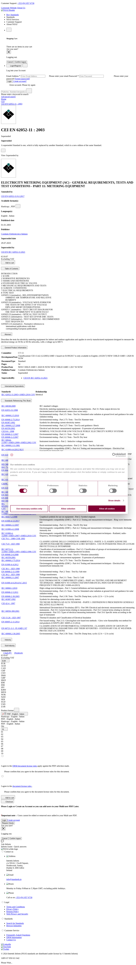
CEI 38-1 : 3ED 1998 (10, 569)
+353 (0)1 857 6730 (25, 3)
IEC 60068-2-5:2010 (10, 415)
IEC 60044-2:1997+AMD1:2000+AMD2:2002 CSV (18, 441)
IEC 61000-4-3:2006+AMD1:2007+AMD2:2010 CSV (18, 534)
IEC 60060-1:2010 (9, 588)
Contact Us (11, 940)
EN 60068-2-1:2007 (9, 434)
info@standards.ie (14, 879)
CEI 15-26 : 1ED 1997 (11, 618)
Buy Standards (12, 15)
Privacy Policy (12, 909)
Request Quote (8, 823)
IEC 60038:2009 (8, 406)
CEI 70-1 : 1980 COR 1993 (13, 538)
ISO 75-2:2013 (7, 467)
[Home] (8, 10)
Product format (7, 710)
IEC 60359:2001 (8, 557)
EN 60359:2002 (8, 428)
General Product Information (15, 348)
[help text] (3, 150)
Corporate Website (9, 8)
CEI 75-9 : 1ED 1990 (10, 544)
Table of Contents (11, 269)
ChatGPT (7, 653)
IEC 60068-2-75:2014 (10, 560)
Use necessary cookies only (29, 508)
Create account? (20, 81)
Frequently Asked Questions (18, 935)
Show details (114, 500)
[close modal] (8, 52)
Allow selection (68, 508)
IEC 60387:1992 (8, 599)
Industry (7, 640)
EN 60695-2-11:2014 (10, 622)
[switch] (53, 491)
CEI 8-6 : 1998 (7, 431)
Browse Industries (14, 926)
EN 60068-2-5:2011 (9, 592)
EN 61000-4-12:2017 (10, 521)
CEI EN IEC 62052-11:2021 (13, 252)
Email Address (37, 76)
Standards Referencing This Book (17, 401)
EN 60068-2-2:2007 (9, 437)
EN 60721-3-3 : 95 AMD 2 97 (14, 628)
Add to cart (9, 263)
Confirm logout (20, 62)
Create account (13, 820)
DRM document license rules (24, 766)
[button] (5, 660)
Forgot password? (22, 79)
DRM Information (14, 937)
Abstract (7, 334)
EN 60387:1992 (8, 422)
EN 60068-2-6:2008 (9, 554)
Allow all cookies (107, 508)
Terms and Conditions (15, 907)
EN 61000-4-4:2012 (9, 564)
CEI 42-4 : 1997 (8, 603)
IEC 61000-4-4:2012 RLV (12, 449)
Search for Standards (15, 923)
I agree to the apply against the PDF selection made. (35, 766)
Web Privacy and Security (17, 914)
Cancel (10, 62)
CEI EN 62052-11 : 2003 (11, 104)
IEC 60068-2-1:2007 (10, 577)
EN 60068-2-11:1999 (10, 571)
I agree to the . (17, 786)
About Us (21, 8)
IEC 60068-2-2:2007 (10, 525)
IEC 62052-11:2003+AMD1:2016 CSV (18, 394)
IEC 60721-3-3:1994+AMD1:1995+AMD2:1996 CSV (18, 550)
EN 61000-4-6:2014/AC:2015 (14, 583)
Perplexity (18, 653)
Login (9, 81)
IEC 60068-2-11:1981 (10, 445)
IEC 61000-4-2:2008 (10, 529)
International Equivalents (14, 386)
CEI (3, 101)
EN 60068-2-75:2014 (10, 419)
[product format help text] (16, 710)
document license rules (22, 786)
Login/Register (15, 66)
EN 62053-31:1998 (9, 410)
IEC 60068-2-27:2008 (10, 425)
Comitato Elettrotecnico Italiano (14, 234)
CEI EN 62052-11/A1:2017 (12, 196)
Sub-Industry (9, 646)
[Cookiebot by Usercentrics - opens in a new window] (114, 455)
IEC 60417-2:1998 (9, 517)
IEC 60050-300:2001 (10, 611)
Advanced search (8, 97)
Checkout (9, 802)
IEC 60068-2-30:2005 (10, 634)
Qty (2, 726)
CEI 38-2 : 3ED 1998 (10, 574)
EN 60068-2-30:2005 (10, 596)
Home (3, 99)
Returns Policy (12, 911)
